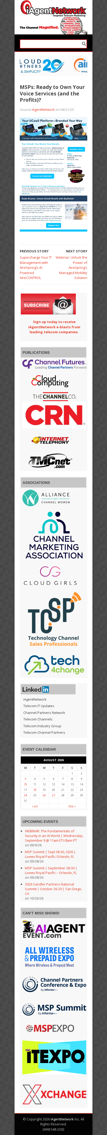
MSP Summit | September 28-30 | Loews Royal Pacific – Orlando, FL (51, 870)
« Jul (35, 806)
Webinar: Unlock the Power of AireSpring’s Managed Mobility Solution (71, 267)
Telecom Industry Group (42, 726)
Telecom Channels (37, 719)
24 (25, 795)
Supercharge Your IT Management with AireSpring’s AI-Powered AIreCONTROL (36, 267)
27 (53, 795)
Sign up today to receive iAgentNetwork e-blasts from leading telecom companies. (54, 326)
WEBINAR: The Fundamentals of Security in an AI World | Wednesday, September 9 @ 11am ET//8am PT (54, 836)
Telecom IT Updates (38, 705)
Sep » (72, 806)
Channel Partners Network (44, 712)
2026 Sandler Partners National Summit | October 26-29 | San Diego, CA (53, 889)
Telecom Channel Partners (44, 732)
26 (44, 795)
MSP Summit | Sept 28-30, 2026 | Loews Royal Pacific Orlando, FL (50, 854)
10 (25, 784)
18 (34, 790)
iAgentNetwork (43, 109)
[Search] (84, 44)
